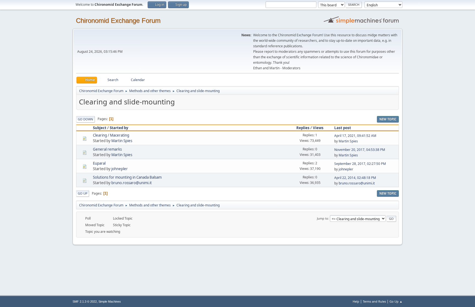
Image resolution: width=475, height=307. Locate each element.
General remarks (107, 149)
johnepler (119, 168)
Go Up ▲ (396, 301)
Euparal (99, 163)
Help (356, 301)
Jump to (322, 218)
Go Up (82, 193)
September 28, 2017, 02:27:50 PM (360, 163)
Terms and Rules (374, 301)
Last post (342, 127)
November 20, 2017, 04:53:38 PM (359, 149)
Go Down (85, 119)
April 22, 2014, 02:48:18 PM (355, 177)
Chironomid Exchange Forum (118, 20)
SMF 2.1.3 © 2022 (85, 301)
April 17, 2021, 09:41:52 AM (355, 135)
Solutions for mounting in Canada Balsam (127, 177)
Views (318, 127)
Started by (119, 127)
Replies (303, 127)
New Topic (387, 119)
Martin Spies (121, 140)
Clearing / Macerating (111, 135)
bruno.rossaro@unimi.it (131, 182)
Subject (99, 127)
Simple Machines (109, 301)
